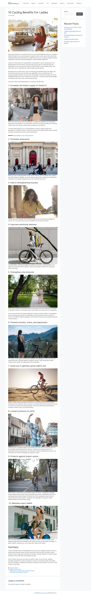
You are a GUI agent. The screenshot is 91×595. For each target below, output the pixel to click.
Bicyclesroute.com (43, 593)
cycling (19, 569)
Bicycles (33, 3)
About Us (62, 3)
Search (66, 11)
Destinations (54, 3)
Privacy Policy (70, 3)
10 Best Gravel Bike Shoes (71, 39)
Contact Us (78, 3)
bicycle (15, 569)
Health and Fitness (14, 567)
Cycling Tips (26, 3)
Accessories (41, 3)
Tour (48, 3)
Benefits (11, 569)
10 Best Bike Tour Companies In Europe (18, 572)
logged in (17, 584)
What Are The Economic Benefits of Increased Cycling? (22, 570)
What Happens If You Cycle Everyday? (23, 135)
